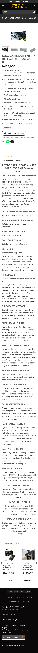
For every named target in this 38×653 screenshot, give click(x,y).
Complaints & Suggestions (19, 602)
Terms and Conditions (23, 597)
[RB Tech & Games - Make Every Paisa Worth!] (19, 6)
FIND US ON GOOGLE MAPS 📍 (13, 637)
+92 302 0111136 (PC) (9, 615)
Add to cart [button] (10, 580)
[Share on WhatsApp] (8, 141)
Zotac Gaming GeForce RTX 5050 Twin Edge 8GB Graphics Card (27, 568)
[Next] (33, 36)
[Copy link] (12, 141)
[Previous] (5, 36)
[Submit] (34, 12)
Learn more (19, 534)
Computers (14, 18)
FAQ (12, 597)
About (7, 597)
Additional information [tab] (12, 160)
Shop (4, 18)
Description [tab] (7, 156)
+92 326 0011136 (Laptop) (10, 620)
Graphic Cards (29, 18)
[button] (3, 6)
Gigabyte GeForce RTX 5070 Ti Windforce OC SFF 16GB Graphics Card (8, 568)
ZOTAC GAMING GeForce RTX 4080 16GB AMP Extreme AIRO (19, 168)
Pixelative (13, 649)
